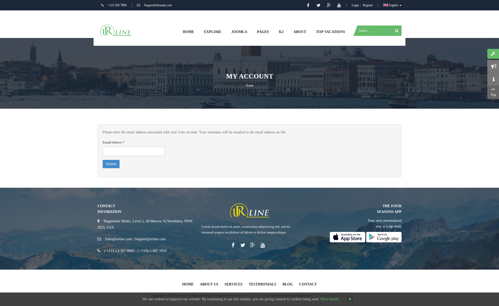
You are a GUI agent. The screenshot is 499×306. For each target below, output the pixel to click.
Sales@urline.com (118, 239)
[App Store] (347, 237)
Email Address (113, 142)
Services (233, 284)
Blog (288, 284)
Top (493, 95)
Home (249, 85)
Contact (308, 284)
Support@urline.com (150, 239)
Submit (111, 164)
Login (356, 5)
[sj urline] (115, 30)
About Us (209, 284)
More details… (331, 299)
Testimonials (262, 284)
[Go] (397, 30)
